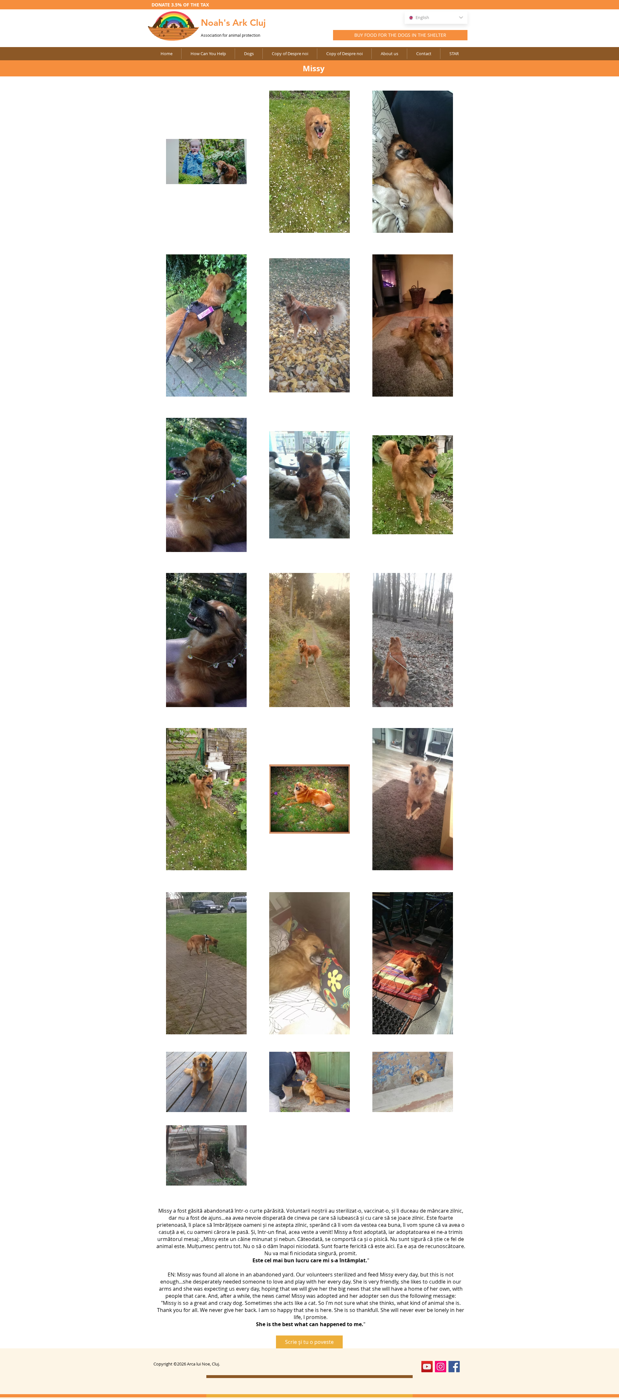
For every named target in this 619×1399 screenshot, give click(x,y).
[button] (289, 53)
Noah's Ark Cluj (233, 22)
